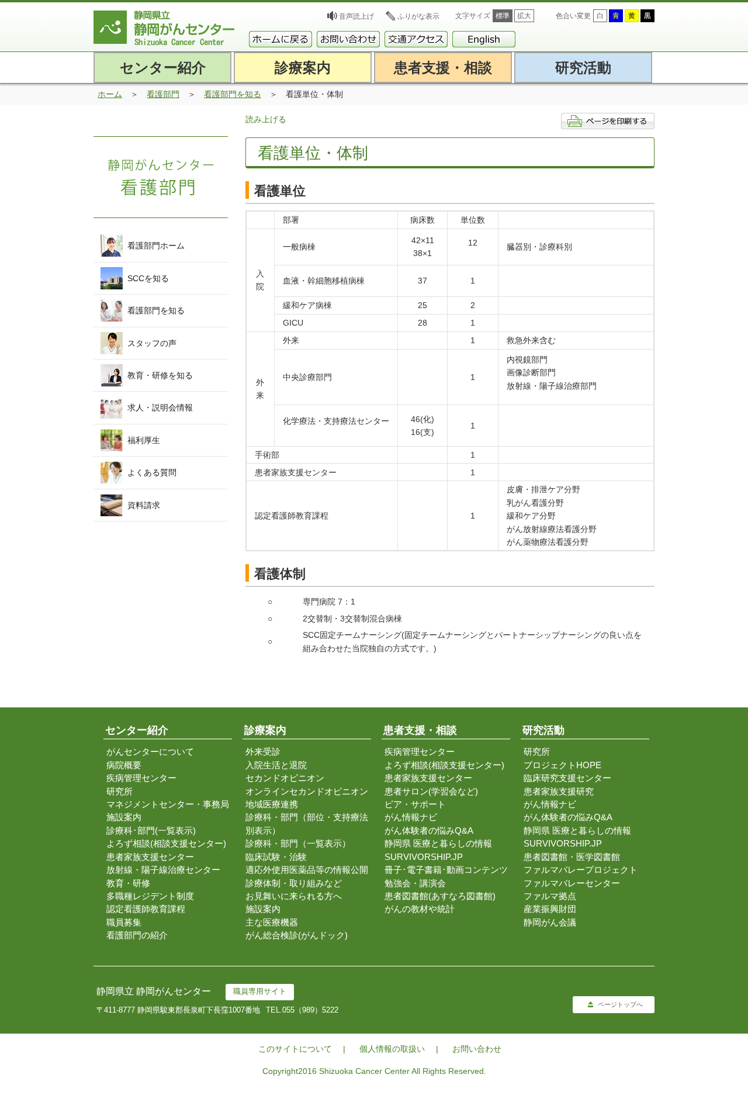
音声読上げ (356, 16)
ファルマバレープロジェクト (581, 870)
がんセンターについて (150, 752)
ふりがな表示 (418, 16)
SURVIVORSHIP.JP (424, 857)
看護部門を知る (232, 94)
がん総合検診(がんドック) (296, 935)
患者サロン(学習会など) (431, 791)
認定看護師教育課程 (145, 909)
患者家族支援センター (150, 857)
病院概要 (123, 765)
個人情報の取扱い (392, 1048)
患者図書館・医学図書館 (572, 857)
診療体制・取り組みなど (293, 883)
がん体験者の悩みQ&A (429, 830)
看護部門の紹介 (137, 935)
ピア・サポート (415, 804)
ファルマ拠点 (550, 896)
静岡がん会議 (550, 922)
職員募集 (123, 922)
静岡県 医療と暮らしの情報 (438, 843)
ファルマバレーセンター (572, 883)
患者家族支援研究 (559, 791)
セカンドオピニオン (284, 778)
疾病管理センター (141, 778)
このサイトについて (295, 1048)
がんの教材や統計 (420, 909)
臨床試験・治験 (276, 857)
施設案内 (123, 817)
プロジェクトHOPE (562, 765)
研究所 (119, 791)
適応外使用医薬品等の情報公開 (306, 870)
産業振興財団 (550, 909)
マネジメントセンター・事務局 (167, 804)
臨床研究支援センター (567, 778)
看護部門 (163, 94)
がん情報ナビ (411, 817)
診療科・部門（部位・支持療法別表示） (306, 823)
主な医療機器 (271, 922)
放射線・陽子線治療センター (163, 870)
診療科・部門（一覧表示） (298, 843)
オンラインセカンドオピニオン (306, 791)
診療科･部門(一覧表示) (151, 830)
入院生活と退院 (276, 765)
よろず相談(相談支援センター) (166, 843)
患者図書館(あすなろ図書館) (440, 896)
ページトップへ (620, 1004)
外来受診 (262, 752)
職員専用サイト (259, 991)
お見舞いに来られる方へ (293, 896)
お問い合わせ (476, 1048)
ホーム (110, 94)
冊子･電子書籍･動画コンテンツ (446, 870)
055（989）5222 (310, 1010)
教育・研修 (128, 883)
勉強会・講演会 (415, 883)
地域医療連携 (271, 804)
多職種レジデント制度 (150, 896)
